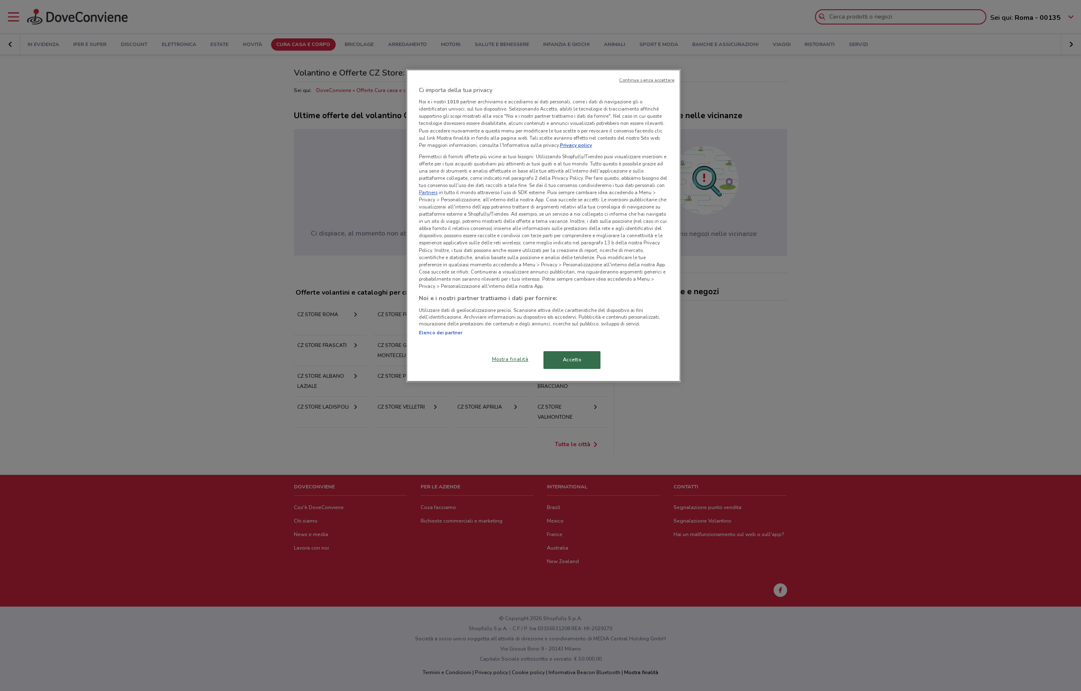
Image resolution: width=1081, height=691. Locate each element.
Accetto (572, 359)
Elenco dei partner (440, 332)
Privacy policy (576, 145)
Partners (428, 192)
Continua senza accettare (646, 80)
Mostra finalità (510, 359)
